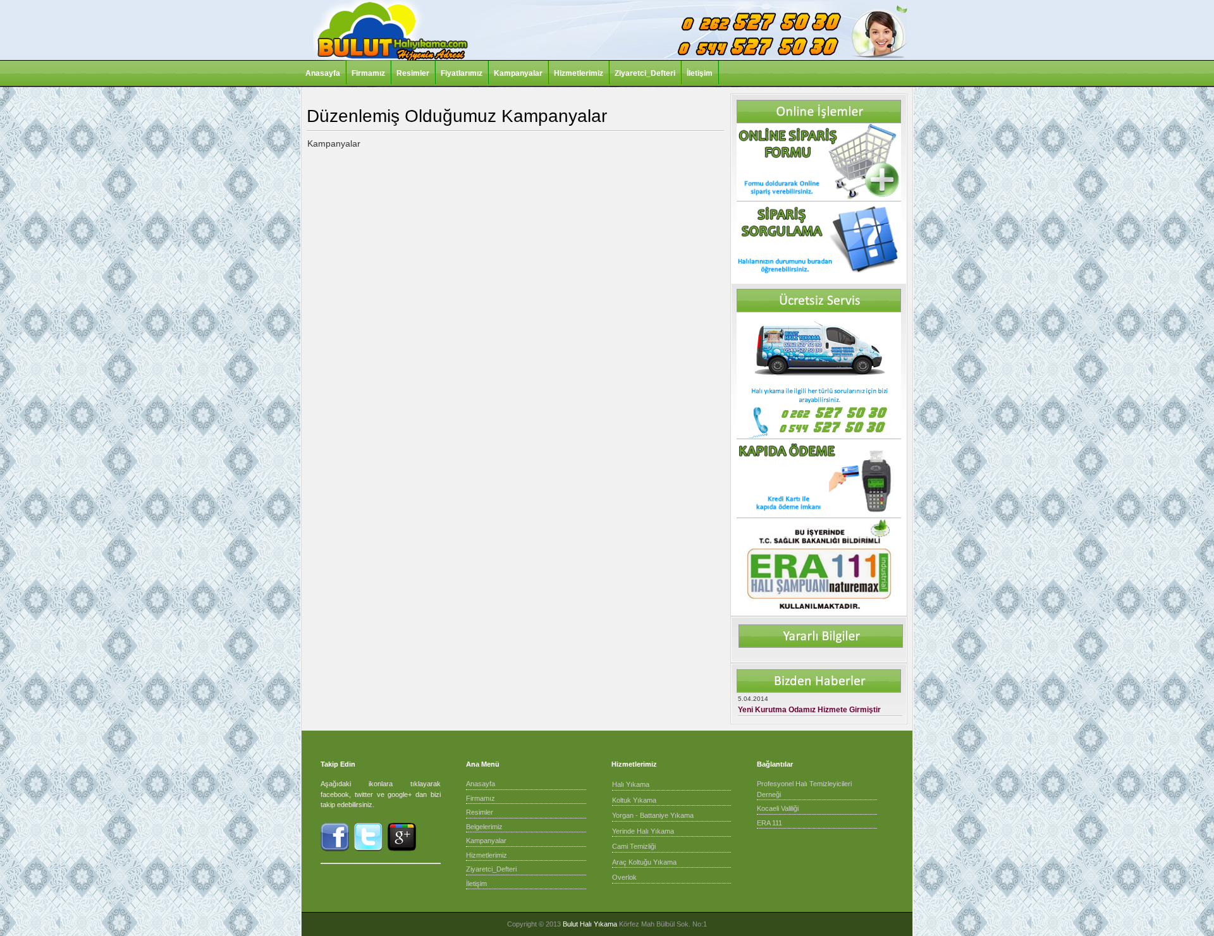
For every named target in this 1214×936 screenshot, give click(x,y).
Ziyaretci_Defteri (645, 73)
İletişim (700, 73)
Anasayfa (322, 73)
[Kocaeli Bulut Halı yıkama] (390, 58)
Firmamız (368, 73)
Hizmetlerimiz (578, 73)
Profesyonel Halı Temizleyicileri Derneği (804, 789)
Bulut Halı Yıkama (590, 924)
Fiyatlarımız (461, 73)
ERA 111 (769, 823)
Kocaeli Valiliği (778, 808)
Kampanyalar (518, 73)
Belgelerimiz (484, 826)
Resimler (412, 73)
